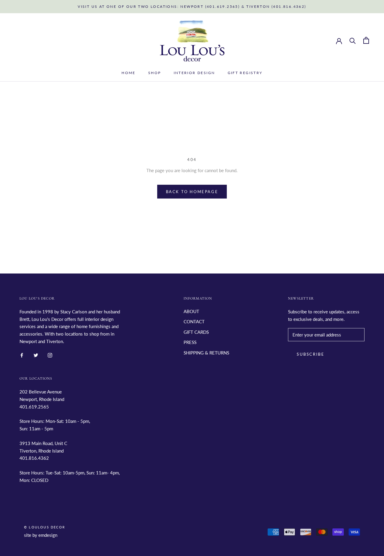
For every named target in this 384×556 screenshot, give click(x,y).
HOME (129, 72)
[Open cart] (366, 40)
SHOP (154, 72)
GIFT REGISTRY (245, 72)
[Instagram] (50, 355)
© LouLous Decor (44, 527)
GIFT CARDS (196, 332)
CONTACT (194, 321)
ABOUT (191, 311)
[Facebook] (22, 355)
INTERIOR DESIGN (194, 72)
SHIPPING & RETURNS (206, 352)
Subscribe (310, 354)
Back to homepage (192, 191)
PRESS (190, 342)
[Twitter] (36, 355)
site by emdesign (40, 535)
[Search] (353, 40)
